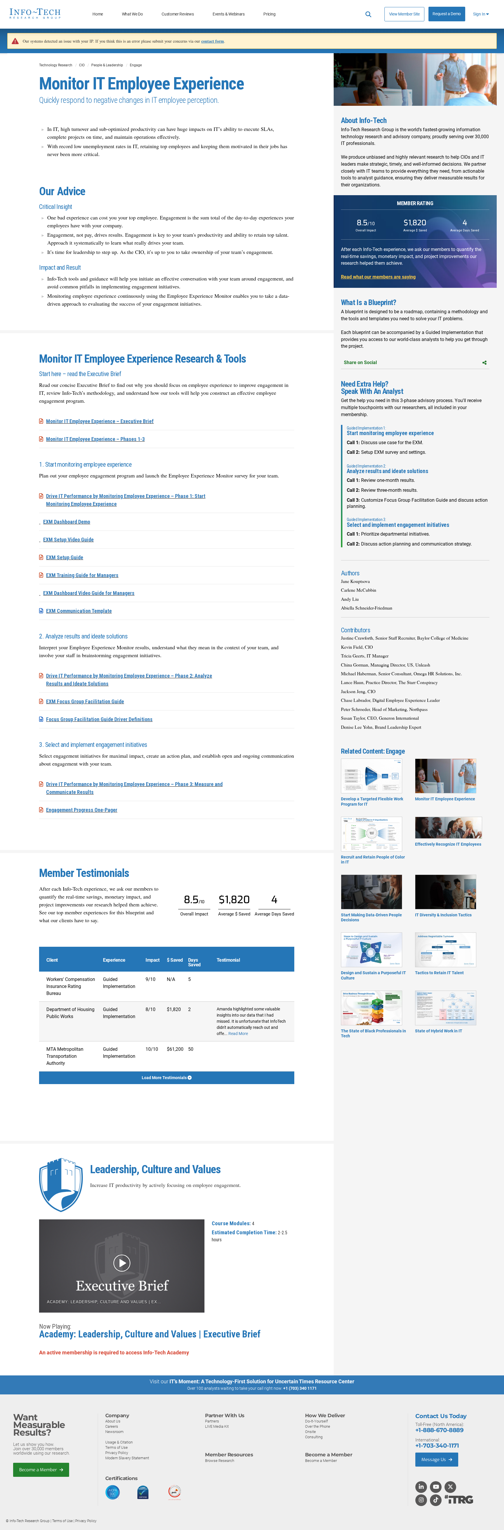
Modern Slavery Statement (127, 1458)
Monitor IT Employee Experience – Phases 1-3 (95, 439)
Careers (111, 1426)
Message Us (434, 1459)
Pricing (269, 14)
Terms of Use (116, 1447)
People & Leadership (107, 65)
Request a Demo (447, 13)
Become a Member (38, 1470)
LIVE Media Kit (217, 1426)
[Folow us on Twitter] (450, 1487)
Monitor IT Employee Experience (445, 799)
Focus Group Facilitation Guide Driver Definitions (99, 719)
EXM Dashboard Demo (66, 522)
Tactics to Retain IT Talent (439, 972)
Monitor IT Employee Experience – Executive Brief (100, 421)
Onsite (310, 1431)
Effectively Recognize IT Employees (448, 844)
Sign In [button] (479, 14)
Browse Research (219, 1460)
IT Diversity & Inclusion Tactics (443, 915)
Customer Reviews (178, 14)
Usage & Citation (119, 1442)
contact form (212, 41)
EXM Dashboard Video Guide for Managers (88, 593)
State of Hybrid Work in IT (438, 1031)
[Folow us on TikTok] (435, 1500)
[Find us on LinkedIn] (421, 1487)
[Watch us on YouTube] (435, 1487)
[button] (121, 1266)
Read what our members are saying (378, 277)
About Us (112, 1421)
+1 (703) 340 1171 (300, 1388)
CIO (82, 65)
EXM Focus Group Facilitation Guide (85, 701)
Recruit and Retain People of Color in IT (373, 859)
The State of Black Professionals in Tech (373, 1033)
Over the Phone (317, 1426)
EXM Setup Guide (64, 557)
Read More (238, 1033)
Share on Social (360, 362)
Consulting (314, 1437)
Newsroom (114, 1431)
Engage (136, 65)
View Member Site (404, 14)
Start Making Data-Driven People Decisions (371, 917)
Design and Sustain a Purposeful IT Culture (373, 975)
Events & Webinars (229, 14)
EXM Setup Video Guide (68, 539)
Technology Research (55, 65)
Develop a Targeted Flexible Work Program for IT (372, 801)
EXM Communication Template (79, 611)
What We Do (132, 14)
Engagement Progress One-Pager (81, 810)
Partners (212, 1421)
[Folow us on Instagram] (421, 1500)
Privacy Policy (116, 1453)
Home (97, 14)
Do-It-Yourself (316, 1421)
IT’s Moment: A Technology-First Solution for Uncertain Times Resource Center (261, 1381)
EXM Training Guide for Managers (82, 575)
